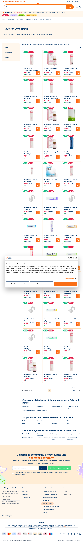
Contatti (77, 1)
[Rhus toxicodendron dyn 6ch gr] (72, 338)
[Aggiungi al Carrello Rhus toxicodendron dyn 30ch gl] (38, 185)
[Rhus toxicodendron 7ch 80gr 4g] (32, 254)
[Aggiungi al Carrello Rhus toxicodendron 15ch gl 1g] (78, 212)
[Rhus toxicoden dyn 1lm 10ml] (52, 115)
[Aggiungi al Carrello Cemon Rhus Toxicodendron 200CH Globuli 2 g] (38, 73)
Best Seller (27, 12)
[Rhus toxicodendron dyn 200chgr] (72, 366)
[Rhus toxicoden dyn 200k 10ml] (52, 59)
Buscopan (54, 423)
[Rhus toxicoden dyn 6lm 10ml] (52, 143)
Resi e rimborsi (46, 500)
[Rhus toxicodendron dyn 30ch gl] (32, 171)
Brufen (24, 421)
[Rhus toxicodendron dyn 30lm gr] (32, 115)
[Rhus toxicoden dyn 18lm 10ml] (32, 366)
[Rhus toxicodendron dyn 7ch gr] (72, 59)
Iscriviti (43, 468)
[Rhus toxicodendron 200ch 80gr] (52, 338)
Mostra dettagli (69, 278)
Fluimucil (39, 421)
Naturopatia (11, 19)
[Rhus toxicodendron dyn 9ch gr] (72, 87)
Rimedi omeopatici (57, 406)
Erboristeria (40, 406)
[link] (46, 390)
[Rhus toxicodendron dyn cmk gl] (52, 366)
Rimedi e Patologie (38, 12)
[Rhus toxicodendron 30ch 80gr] (32, 199)
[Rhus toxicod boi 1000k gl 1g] (52, 310)
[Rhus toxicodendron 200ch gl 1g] (52, 254)
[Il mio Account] (77, 7)
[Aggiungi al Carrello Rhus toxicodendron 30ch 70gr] (78, 157)
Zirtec (68, 423)
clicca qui (66, 526)
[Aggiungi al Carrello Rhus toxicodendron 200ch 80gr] (58, 352)
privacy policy (43, 472)
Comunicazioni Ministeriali (50, 506)
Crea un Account (68, 494)
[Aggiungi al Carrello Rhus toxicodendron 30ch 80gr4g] (58, 240)
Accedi (65, 492)
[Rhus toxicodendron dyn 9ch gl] (32, 87)
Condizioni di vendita (49, 492)
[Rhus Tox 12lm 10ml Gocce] (32, 310)
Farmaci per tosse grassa (43, 437)
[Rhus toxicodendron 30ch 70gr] (72, 143)
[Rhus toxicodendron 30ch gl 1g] (52, 199)
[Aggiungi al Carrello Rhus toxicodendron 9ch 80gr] (38, 352)
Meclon (54, 421)
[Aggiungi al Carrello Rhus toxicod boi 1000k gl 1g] (58, 324)
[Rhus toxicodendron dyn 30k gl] (32, 143)
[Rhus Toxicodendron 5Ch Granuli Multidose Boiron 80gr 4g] (72, 254)
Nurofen (24, 423)
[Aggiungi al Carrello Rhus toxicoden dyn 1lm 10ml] (58, 129)
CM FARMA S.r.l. (6, 540)
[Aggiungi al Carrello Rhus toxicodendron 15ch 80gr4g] (78, 240)
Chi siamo (25, 492)
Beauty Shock (61, 12)
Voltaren (69, 421)
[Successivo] (56, 390)
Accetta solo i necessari (18, 283)
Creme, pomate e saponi (28, 410)
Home (3, 19)
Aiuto (22, 15)
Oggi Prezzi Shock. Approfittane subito (14, 1)
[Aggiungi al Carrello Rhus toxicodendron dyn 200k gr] (78, 185)
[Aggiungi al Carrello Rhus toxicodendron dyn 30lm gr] (38, 129)
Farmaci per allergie (27, 437)
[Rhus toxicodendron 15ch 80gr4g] (72, 227)
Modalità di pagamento (49, 494)
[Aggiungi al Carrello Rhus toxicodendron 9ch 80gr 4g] (38, 240)
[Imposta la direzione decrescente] (80, 47)
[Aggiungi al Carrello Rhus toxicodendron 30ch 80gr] (38, 212)
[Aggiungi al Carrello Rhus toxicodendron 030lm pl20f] (78, 129)
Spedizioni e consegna (49, 497)
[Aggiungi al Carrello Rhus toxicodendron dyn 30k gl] (38, 157)
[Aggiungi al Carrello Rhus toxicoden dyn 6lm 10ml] (58, 157)
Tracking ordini (32, 15)
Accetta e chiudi (65, 283)
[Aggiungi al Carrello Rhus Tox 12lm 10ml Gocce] (38, 324)
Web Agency (77, 540)
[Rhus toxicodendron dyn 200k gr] (72, 171)
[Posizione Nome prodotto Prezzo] (71, 47)
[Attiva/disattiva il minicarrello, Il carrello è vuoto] (79, 6)
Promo (6, 15)
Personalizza (40, 283)
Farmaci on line (26, 434)
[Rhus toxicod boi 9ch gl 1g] (72, 310)
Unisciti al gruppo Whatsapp (60, 468)
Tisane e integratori (42, 410)
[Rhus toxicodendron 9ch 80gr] (32, 338)
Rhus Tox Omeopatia (45, 19)
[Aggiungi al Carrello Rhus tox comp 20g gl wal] (58, 296)
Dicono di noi (26, 497)
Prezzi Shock (18, 12)
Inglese (10, 516)
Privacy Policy (60, 540)
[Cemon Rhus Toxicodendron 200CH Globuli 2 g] (32, 59)
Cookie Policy (69, 540)
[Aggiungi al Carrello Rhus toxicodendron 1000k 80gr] (78, 296)
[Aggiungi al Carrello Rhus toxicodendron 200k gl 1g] (38, 296)
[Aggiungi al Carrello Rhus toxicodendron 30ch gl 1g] (58, 212)
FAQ (73, 1)
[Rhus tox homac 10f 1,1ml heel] (52, 171)
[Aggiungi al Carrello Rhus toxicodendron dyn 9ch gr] (78, 101)
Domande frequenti (48, 509)
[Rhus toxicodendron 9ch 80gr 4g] (32, 227)
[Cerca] (70, 6)
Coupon (14, 15)
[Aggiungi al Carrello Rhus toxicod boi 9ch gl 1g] (78, 324)
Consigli (68, 1)
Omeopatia (20, 19)
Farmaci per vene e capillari (74, 434)
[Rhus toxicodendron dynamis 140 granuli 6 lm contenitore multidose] (52, 87)
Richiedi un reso (47, 503)
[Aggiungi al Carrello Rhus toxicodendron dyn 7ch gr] (78, 73)
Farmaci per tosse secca (58, 434)
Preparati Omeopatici (31, 19)
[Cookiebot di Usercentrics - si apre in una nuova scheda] (70, 258)
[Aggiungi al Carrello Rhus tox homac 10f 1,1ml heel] (58, 185)
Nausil (38, 423)
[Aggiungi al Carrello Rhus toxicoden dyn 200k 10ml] (58, 73)
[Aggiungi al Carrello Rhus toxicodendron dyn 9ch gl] (38, 101)
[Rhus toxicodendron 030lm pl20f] (72, 115)
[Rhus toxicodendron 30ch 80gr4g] (52, 227)
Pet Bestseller (50, 12)
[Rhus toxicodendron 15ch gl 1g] (72, 199)
